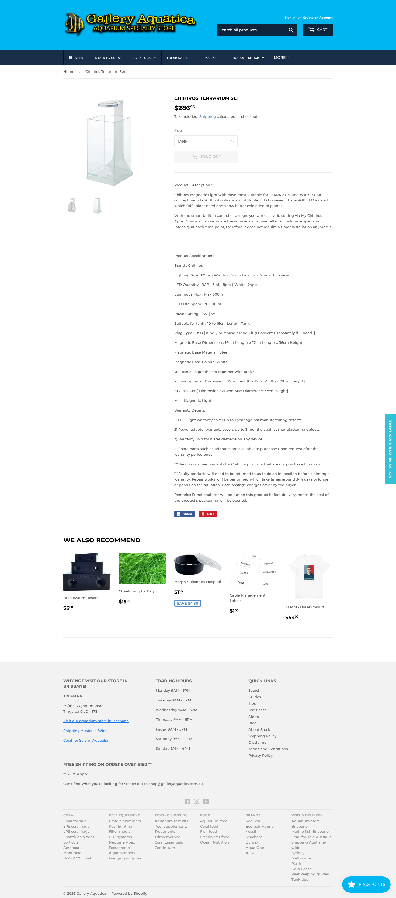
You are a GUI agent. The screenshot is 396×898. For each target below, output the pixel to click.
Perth (296, 864)
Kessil (251, 832)
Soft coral (71, 842)
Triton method (167, 837)
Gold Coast (301, 869)
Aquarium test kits (171, 821)
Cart (321, 29)
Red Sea (253, 821)
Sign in (290, 17)
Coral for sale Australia (311, 837)
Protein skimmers (125, 821)
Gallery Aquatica (91, 893)
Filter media (120, 832)
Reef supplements (171, 826)
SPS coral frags (76, 826)
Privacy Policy (260, 755)
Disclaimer (258, 742)
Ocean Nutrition (214, 842)
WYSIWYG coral (77, 858)
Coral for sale (74, 821)
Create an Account (318, 17)
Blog (252, 723)
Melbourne (301, 858)
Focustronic (119, 848)
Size (178, 130)
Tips (252, 703)
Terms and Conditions (268, 749)
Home (68, 71)
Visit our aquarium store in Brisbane (96, 721)
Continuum (165, 848)
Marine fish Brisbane (310, 832)
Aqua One (255, 848)
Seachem (254, 837)
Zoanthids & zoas (78, 837)
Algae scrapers (122, 853)
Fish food (208, 832)
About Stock (259, 729)
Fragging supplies (125, 858)
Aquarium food (214, 821)
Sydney (297, 853)
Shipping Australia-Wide (85, 730)
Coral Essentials (169, 842)
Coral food (209, 826)
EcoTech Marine (260, 826)
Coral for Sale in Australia (85, 740)
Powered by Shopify (129, 893)
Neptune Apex (122, 842)
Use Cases (257, 710)
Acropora (71, 848)
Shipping (207, 116)
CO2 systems (120, 837)
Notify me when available (390, 449)
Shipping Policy (262, 736)
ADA (250, 853)
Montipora (72, 853)
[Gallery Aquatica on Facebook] (187, 802)
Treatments (165, 832)
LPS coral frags (76, 832)
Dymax (252, 842)
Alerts (253, 716)
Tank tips (299, 880)
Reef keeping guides (310, 874)
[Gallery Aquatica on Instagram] (196, 802)
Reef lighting (120, 826)
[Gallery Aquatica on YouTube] (206, 802)
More (280, 57)
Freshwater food (215, 837)
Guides (254, 697)
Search (254, 690)
